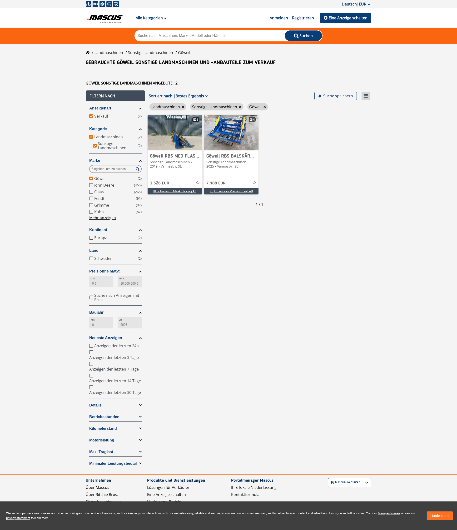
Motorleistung (101, 440)
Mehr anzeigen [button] (102, 217)
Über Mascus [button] (97, 487)
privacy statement (18, 518)
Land (94, 250)
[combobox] (331, 482)
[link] (175, 132)
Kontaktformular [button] (246, 494)
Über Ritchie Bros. (102, 494)
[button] (115, 95)
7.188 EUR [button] (216, 183)
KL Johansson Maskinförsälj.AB (174, 191)
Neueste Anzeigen (105, 338)
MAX (121, 278)
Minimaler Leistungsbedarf (113, 463)
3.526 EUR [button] (159, 183)
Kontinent (98, 230)
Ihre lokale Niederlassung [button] (254, 487)
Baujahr (96, 312)
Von (92, 319)
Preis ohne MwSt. (104, 271)
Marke (94, 161)
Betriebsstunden (104, 417)
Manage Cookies (389, 513)
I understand (439, 516)
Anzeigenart (100, 108)
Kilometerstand (103, 428)
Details (95, 405)
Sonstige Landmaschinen (150, 52)
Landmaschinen (108, 52)
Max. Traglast (101, 452)
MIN (92, 278)
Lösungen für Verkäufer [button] (168, 487)
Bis (120, 319)
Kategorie (98, 129)
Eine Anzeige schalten (348, 17)
